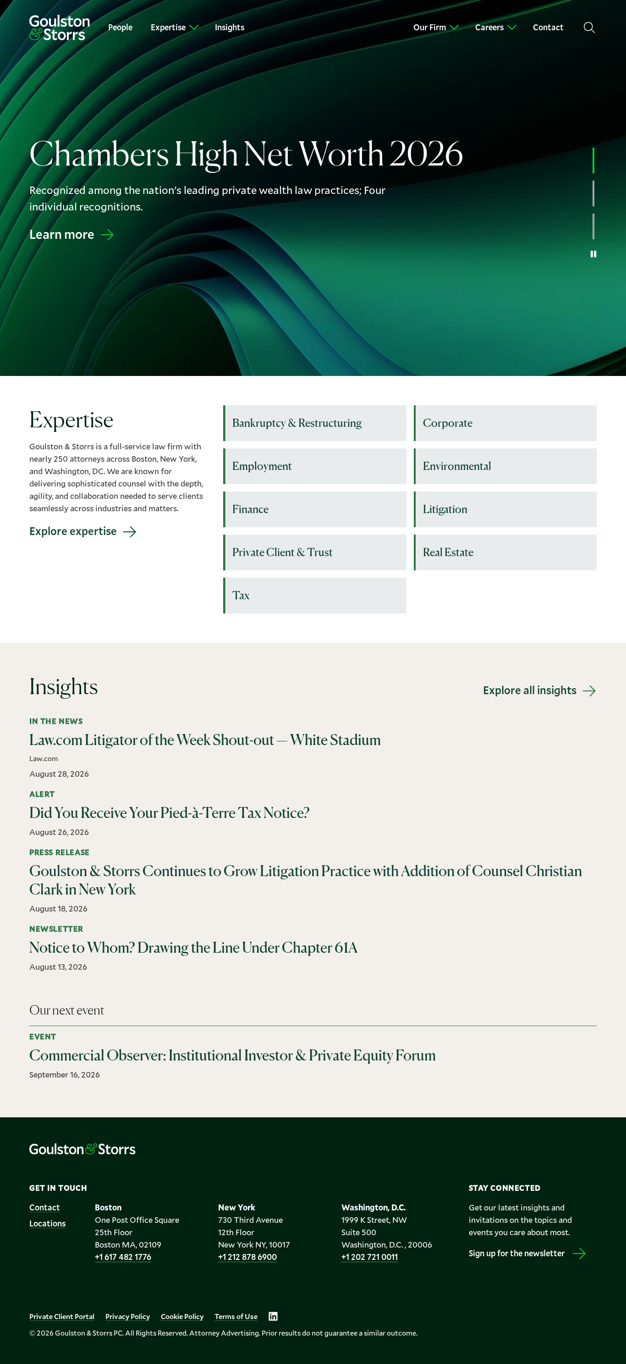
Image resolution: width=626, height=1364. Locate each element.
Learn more (61, 234)
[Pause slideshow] (593, 254)
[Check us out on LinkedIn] (273, 1316)
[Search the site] (589, 27)
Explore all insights (530, 690)
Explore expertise (73, 531)
